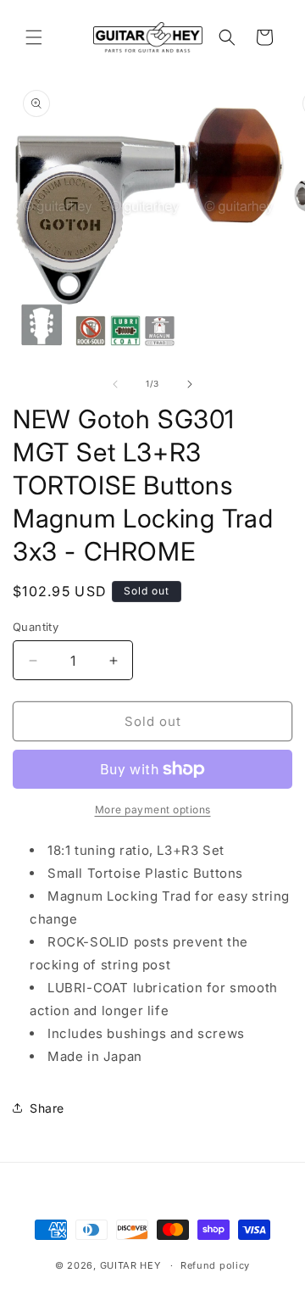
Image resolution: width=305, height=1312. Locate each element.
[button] (34, 37)
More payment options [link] (153, 809)
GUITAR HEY (130, 1265)
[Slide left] (115, 384)
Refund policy (215, 1265)
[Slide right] (189, 384)
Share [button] (47, 1108)
